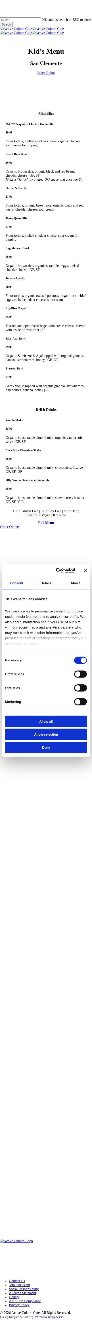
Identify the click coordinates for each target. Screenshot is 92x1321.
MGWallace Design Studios (49, 1317)
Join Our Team (19, 1285)
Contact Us (17, 1281)
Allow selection (46, 734)
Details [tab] (46, 583)
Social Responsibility (24, 1289)
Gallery (14, 1297)
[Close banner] (85, 570)
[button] (46, 73)
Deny (46, 747)
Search (6, 24)
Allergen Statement (22, 1293)
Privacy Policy (19, 1305)
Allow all (46, 721)
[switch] (80, 673)
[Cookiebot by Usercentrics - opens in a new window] (56, 571)
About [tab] (75, 583)
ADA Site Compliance (25, 1301)
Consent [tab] (16, 583)
